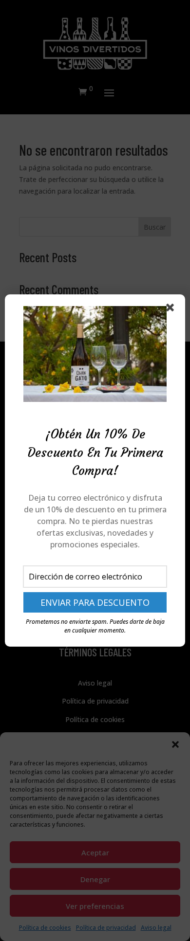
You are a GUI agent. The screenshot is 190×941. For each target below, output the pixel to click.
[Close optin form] (172, 309)
